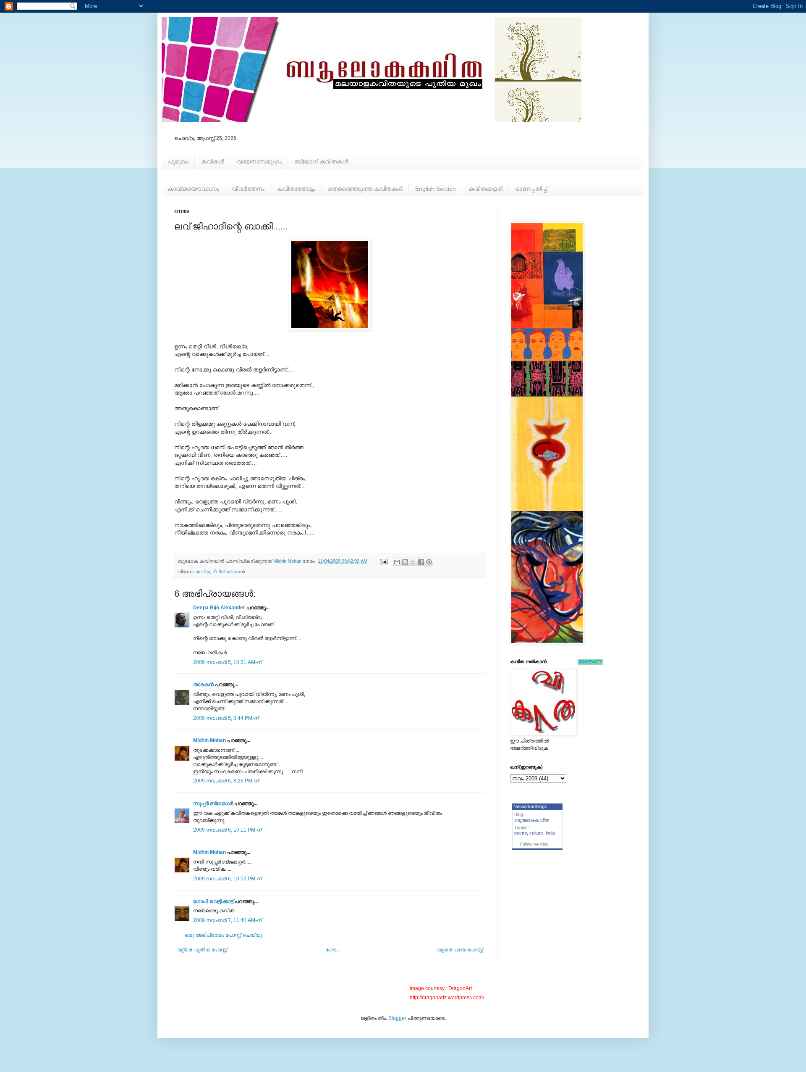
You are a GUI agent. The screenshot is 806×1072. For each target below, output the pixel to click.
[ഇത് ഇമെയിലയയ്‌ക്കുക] (397, 562)
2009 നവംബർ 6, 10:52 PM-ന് (227, 879)
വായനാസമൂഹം (259, 161)
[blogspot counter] (590, 663)
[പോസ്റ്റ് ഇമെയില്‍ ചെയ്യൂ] (383, 561)
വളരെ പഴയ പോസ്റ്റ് (459, 950)
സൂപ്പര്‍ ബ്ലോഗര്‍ (213, 803)
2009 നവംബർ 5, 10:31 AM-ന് (227, 662)
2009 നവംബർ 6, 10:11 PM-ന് (227, 830)
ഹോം (331, 950)
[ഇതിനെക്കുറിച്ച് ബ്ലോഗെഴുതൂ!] (405, 562)
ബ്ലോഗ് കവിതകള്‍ (321, 161)
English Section (435, 188)
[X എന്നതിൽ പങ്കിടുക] (413, 562)
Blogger (397, 1018)
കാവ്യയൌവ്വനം (193, 188)
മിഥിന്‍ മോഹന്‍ (228, 571)
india (550, 832)
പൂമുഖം (177, 161)
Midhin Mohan (209, 740)
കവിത (203, 571)
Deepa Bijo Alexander (219, 608)
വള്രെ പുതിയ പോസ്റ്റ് (201, 950)
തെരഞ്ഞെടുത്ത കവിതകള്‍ (365, 188)
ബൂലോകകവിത (531, 819)
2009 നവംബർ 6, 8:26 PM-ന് (226, 781)
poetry (520, 832)
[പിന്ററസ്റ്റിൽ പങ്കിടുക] (429, 562)
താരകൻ (203, 684)
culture (536, 832)
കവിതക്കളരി (485, 188)
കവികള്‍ (212, 161)
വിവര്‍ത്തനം (248, 188)
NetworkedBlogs (530, 806)
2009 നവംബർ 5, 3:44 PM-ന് (226, 718)
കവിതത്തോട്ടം (296, 188)
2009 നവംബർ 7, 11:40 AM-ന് (227, 920)
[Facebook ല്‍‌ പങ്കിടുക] (421, 562)
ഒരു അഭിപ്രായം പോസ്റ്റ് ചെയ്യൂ (223, 935)
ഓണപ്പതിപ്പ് (531, 188)
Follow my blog (534, 844)
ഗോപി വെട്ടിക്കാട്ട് (213, 901)
